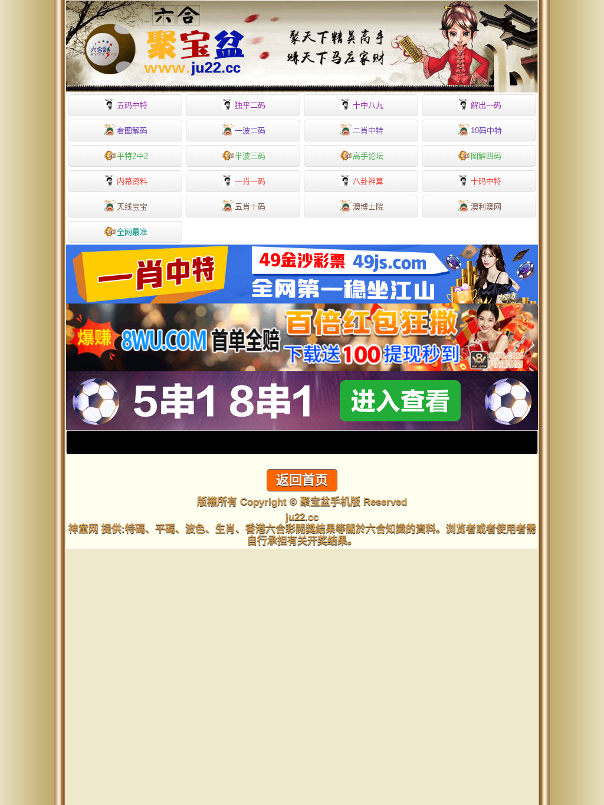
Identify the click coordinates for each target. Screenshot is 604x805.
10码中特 (486, 130)
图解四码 (486, 155)
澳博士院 (368, 206)
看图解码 (132, 130)
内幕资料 (132, 181)
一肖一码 (250, 181)
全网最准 (132, 231)
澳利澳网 (486, 206)
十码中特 (486, 181)
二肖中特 (368, 130)
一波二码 (250, 130)
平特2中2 (132, 155)
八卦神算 (368, 181)
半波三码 (250, 155)
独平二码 (250, 105)
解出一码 (486, 105)
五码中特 (132, 105)
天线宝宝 (132, 206)
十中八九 (368, 105)
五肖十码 (250, 206)
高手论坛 (368, 155)
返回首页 (302, 480)
